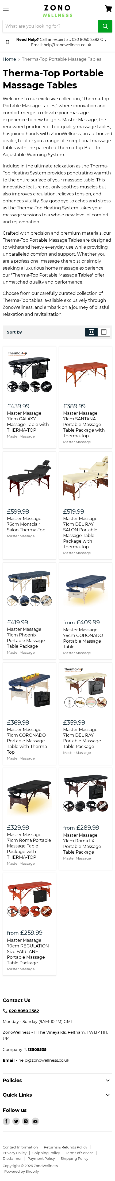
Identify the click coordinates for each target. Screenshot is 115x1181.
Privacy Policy (14, 1153)
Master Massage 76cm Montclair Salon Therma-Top (26, 524)
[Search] (105, 26)
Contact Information (20, 1147)
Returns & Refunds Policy (65, 1147)
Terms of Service (80, 1153)
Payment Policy (41, 1158)
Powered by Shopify (21, 1171)
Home (9, 59)
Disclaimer (12, 1158)
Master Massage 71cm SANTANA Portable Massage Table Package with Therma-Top (84, 424)
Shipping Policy (46, 1153)
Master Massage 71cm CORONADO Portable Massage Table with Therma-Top (27, 741)
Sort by (14, 332)
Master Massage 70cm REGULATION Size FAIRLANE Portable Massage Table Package (28, 951)
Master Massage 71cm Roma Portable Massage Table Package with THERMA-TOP (29, 846)
